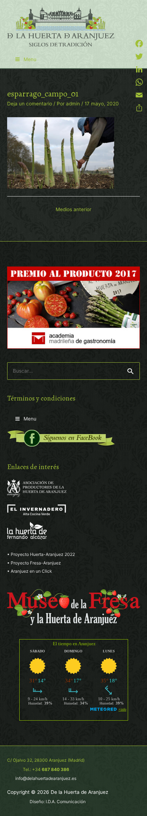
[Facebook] (139, 43)
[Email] (139, 95)
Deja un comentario (29, 103)
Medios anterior (73, 209)
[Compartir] (139, 107)
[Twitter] (139, 56)
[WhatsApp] (139, 82)
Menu (30, 59)
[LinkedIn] (139, 69)
